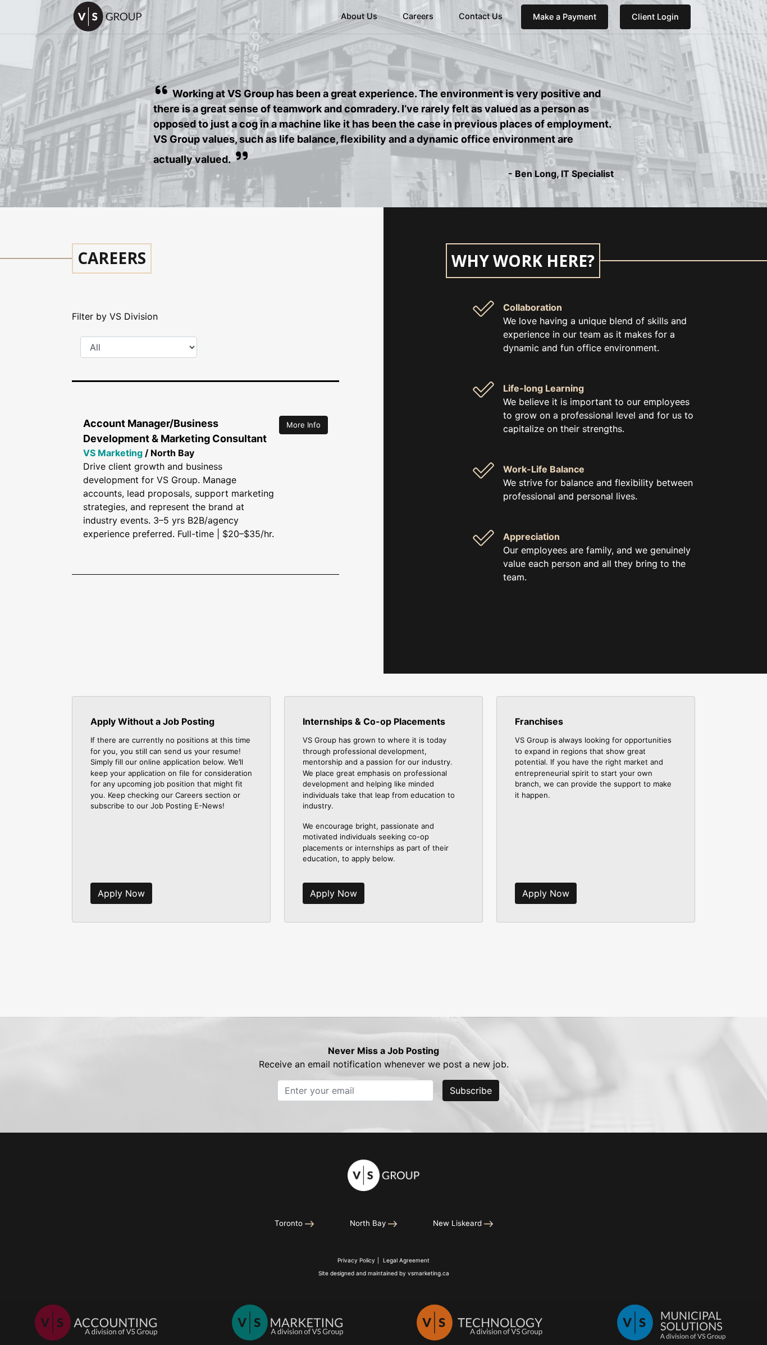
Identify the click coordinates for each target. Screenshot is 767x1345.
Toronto (289, 1223)
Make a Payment (564, 16)
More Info (303, 424)
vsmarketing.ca (428, 1273)
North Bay (368, 1223)
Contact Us (481, 16)
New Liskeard (457, 1223)
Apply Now (121, 893)
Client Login (661, 16)
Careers (418, 16)
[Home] (383, 1176)
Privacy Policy (356, 1260)
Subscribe (471, 1090)
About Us (359, 16)
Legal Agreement (406, 1260)
